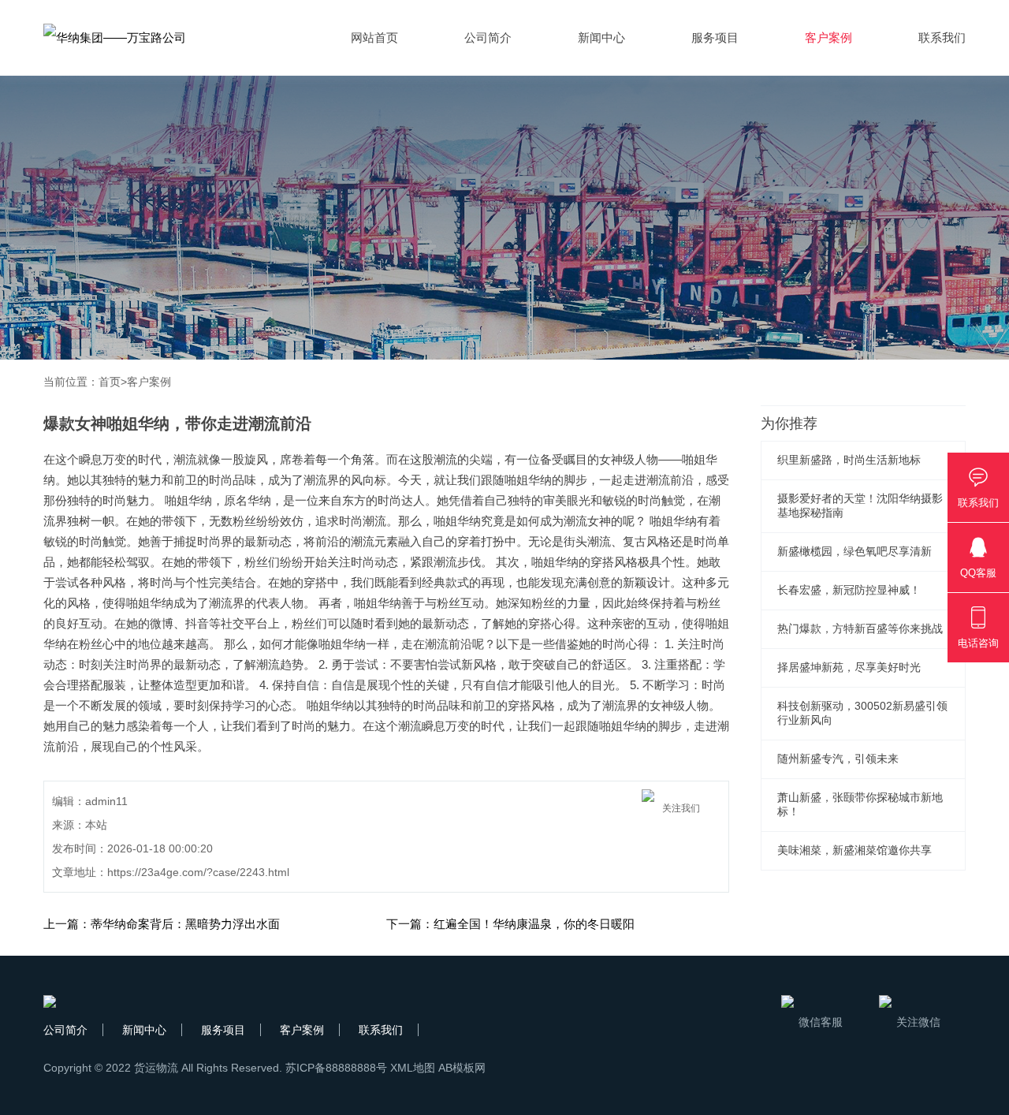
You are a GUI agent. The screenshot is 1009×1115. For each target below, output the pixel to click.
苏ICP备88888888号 (336, 1067)
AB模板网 (462, 1067)
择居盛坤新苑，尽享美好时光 (849, 667)
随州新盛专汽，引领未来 (838, 758)
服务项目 (715, 37)
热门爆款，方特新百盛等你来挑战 (860, 628)
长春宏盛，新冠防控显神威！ (849, 590)
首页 (110, 381)
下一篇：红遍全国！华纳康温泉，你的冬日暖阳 (510, 923)
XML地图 (412, 1067)
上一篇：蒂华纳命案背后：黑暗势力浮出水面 (161, 923)
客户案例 (828, 37)
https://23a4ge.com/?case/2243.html (198, 872)
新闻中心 (601, 37)
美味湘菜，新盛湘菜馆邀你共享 (854, 850)
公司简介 (488, 37)
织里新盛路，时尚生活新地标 (849, 459)
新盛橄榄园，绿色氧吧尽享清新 (854, 551)
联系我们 (942, 37)
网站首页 (374, 37)
